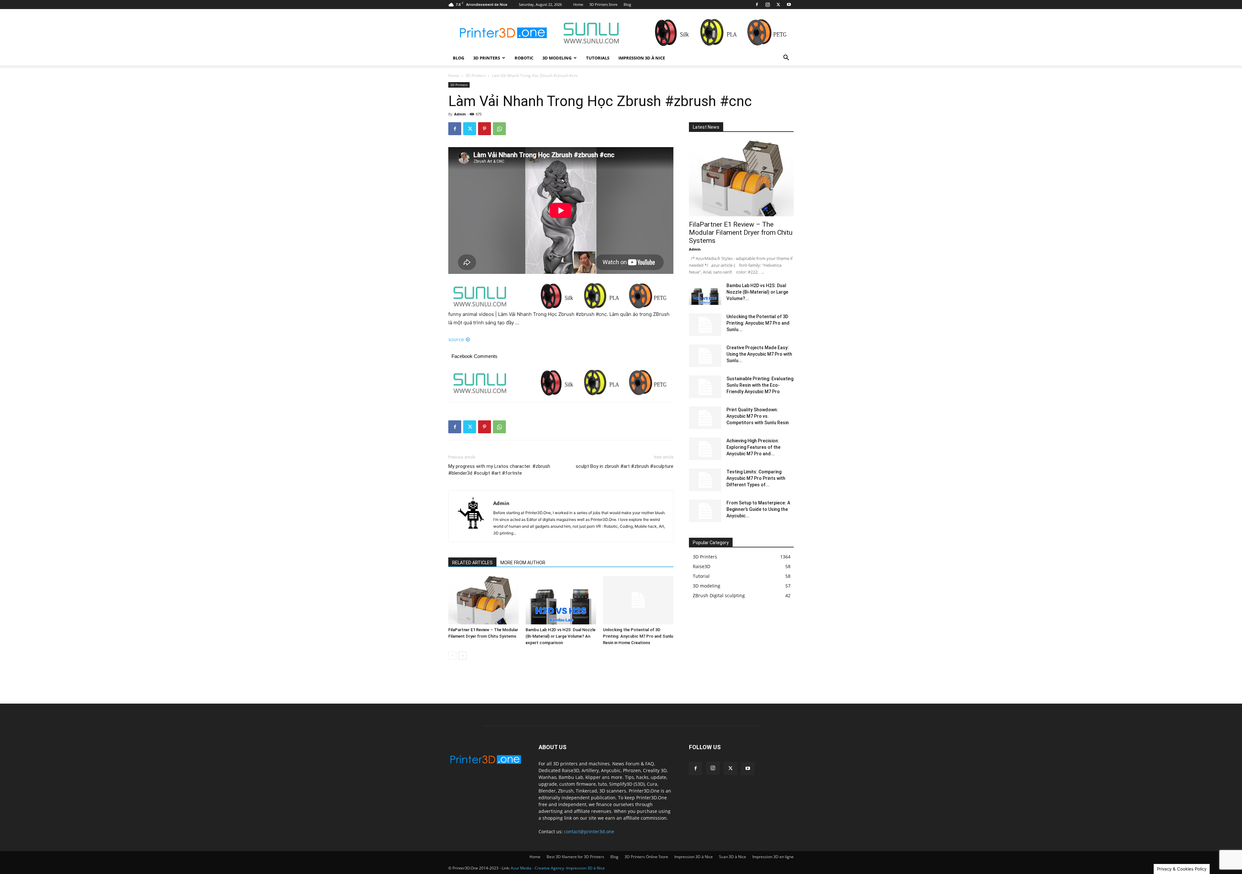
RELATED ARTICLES (472, 562)
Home (578, 4)
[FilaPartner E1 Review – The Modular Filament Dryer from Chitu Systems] (483, 600)
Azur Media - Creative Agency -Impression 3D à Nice (558, 868)
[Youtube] (789, 4)
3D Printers (486, 58)
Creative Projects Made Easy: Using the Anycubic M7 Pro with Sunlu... (759, 354)
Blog (627, 4)
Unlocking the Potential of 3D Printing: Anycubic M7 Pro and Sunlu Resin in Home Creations (638, 636)
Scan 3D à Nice (732, 856)
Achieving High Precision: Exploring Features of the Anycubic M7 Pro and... (753, 447)
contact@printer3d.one (589, 831)
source (456, 339)
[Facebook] (757, 4)
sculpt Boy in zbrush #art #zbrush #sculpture (624, 466)
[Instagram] (767, 4)
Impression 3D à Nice (641, 58)
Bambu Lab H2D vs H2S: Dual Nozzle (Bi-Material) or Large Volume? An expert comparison (560, 636)
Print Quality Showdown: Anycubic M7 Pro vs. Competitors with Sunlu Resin (757, 416)
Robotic (524, 58)
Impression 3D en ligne (773, 856)
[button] (786, 58)
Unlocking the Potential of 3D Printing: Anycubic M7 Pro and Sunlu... (758, 323)
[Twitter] (778, 4)
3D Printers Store (603, 4)
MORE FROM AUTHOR (522, 562)
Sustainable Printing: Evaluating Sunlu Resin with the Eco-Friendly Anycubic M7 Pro (759, 385)
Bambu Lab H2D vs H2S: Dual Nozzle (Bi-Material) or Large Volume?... (757, 292)
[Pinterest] (484, 128)
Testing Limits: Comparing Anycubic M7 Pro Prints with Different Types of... (755, 478)
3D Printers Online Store (646, 856)
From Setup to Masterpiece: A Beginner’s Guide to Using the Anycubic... (758, 509)
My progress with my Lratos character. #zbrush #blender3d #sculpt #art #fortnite (499, 469)
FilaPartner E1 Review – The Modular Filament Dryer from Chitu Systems (740, 232)
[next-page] (463, 656)
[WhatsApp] (499, 128)
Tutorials (597, 58)
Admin (460, 114)
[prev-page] (452, 656)
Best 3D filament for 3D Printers (575, 856)
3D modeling (557, 58)
